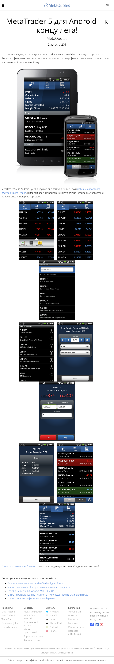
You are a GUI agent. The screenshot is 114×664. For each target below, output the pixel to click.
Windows (54, 611)
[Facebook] (92, 624)
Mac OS (53, 615)
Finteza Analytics (9, 623)
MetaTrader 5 (8, 611)
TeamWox (6, 619)
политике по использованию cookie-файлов (85, 660)
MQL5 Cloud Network (30, 617)
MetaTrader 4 (8, 615)
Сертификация (9, 626)
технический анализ (25, 566)
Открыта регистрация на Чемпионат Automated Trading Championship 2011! (49, 594)
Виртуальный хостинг (31, 624)
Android (54, 626)
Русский (107, 5)
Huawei (53, 630)
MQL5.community (33, 611)
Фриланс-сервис (32, 639)
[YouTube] (101, 624)
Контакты (73, 619)
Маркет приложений (30, 631)
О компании (74, 611)
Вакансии (73, 623)
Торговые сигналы (33, 636)
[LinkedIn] (97, 624)
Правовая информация (74, 632)
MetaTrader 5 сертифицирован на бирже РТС (32, 598)
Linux (52, 619)
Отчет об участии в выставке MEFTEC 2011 (30, 591)
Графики (6, 566)
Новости (72, 615)
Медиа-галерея (76, 626)
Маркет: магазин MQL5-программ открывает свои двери (39, 587)
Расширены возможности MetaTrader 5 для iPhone (35, 583)
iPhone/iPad (56, 623)
